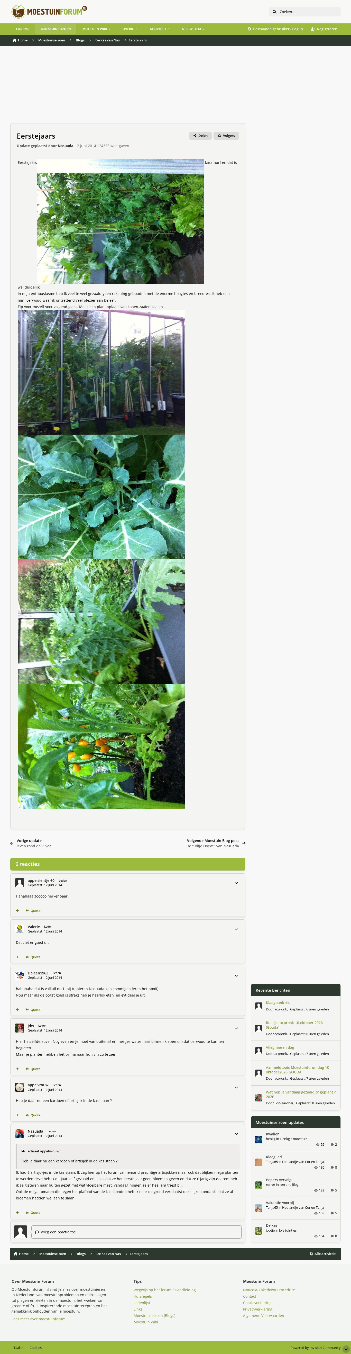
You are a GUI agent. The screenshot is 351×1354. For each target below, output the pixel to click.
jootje (270, 1230)
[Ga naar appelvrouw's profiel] (19, 1087)
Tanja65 (272, 1161)
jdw (31, 1025)
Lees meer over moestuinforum (39, 1318)
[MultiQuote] (17, 911)
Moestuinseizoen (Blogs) (154, 1315)
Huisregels (143, 1296)
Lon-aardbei (283, 1103)
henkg (270, 1138)
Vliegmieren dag (280, 1047)
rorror (270, 1184)
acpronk (280, 1009)
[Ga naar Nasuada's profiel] (19, 1133)
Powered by (316, 1348)
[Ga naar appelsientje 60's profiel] (19, 882)
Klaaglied (274, 1156)
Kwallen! (273, 1134)
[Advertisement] (164, 87)
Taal (17, 1348)
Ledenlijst (142, 1302)
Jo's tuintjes (288, 1230)
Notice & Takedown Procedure (269, 1289)
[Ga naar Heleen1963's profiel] (19, 975)
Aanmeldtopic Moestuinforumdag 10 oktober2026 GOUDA (297, 1069)
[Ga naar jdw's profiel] (19, 1028)
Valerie (34, 926)
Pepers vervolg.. (279, 1179)
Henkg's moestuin (294, 1138)
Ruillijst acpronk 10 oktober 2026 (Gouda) (294, 1025)
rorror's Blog (289, 1184)
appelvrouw (38, 1084)
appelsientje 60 (41, 880)
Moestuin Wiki (146, 1322)
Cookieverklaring (257, 1302)
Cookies (36, 1348)
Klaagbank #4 (278, 1002)
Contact (249, 1296)
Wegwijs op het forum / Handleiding (165, 1289)
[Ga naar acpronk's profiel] (258, 1006)
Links (138, 1309)
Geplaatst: (309, 1009)
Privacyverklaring (257, 1309)
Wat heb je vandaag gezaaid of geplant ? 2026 (301, 1094)
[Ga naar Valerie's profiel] (19, 929)
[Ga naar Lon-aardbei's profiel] (258, 1097)
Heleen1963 (38, 973)
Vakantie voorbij (280, 1202)
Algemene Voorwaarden (263, 1315)
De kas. (272, 1225)
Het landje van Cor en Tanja (303, 1161)
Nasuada (65, 145)
